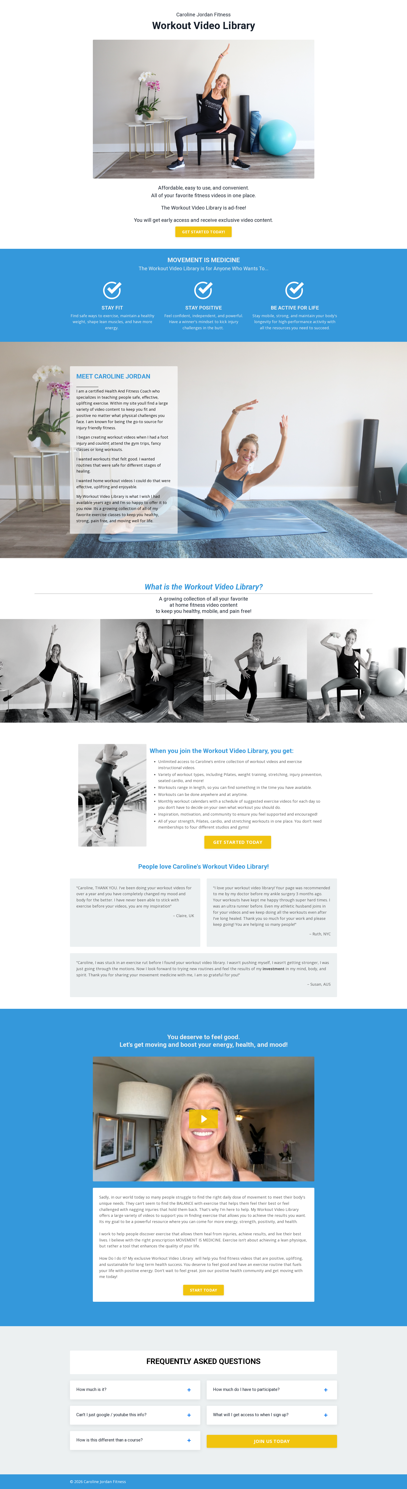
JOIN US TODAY (272, 1441)
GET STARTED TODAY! (203, 231)
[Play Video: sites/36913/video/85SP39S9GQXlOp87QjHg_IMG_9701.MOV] (203, 1119)
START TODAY (203, 1290)
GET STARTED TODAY (237, 842)
